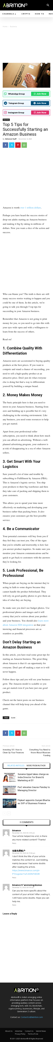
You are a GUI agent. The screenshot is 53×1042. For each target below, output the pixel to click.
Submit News (41, 1031)
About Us (8, 1031)
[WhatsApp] (24, 145)
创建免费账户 (18, 851)
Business (13, 26)
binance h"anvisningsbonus (27, 885)
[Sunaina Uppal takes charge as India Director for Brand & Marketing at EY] (9, 777)
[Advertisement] (26, 46)
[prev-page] (4, 813)
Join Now (41, 93)
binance (16, 830)
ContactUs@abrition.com (32, 1017)
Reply (14, 843)
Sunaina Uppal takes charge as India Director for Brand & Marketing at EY (33, 777)
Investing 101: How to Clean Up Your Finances (13, 751)
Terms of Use (33, 1034)
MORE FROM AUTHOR (36, 766)
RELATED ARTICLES (15, 766)
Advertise (18, 1031)
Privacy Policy (20, 1034)
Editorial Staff (10, 139)
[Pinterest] (18, 145)
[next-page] (8, 813)
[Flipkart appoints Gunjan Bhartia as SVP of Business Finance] (9, 803)
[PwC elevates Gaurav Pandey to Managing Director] (9, 790)
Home (5, 26)
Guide (13, 718)
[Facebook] (5, 145)
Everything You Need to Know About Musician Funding (39, 752)
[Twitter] (11, 145)
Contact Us (29, 1031)
